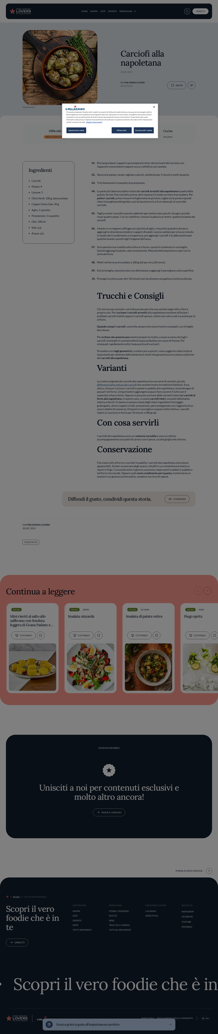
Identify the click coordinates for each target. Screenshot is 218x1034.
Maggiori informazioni (94, 122)
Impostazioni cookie (76, 130)
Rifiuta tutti (121, 130)
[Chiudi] (154, 107)
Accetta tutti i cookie (143, 130)
